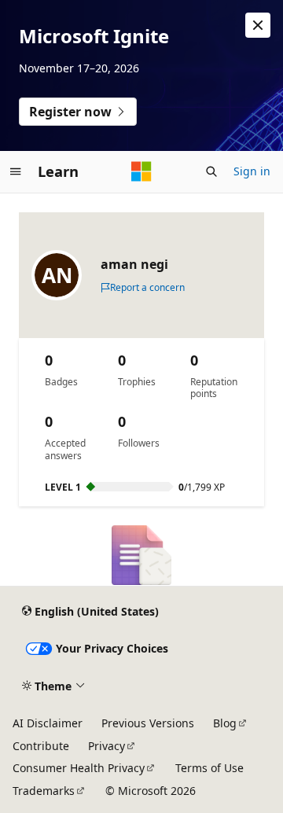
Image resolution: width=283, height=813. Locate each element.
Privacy (106, 745)
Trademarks (44, 790)
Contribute (41, 745)
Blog (225, 723)
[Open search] (211, 171)
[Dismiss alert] (257, 25)
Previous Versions (147, 723)
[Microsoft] (141, 171)
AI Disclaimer (48, 723)
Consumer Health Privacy (79, 767)
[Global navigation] (15, 171)
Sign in (251, 171)
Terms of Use (209, 767)
